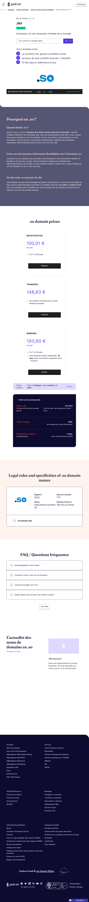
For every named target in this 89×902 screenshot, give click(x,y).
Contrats (10, 835)
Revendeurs (49, 751)
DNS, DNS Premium (13, 777)
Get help (44, 606)
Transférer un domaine (53, 798)
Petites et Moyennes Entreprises (57, 754)
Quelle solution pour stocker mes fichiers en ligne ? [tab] (35, 595)
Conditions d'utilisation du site (17, 831)
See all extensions (73, 91)
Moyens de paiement (14, 844)
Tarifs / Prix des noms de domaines (42, 9)
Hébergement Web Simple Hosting (19, 754)
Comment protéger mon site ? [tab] (26, 585)
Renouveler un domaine (53, 801)
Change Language (75, 887)
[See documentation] (24, 406)
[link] (22, 883)
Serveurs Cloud (50, 807)
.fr (45, 91)
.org (39, 91)
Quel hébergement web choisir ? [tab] (27, 565)
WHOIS (47, 767)
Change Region (74, 884)
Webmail (48, 761)
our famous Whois (45, 871)
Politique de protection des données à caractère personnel (24, 852)
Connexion (81, 4)
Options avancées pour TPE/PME (57, 758)
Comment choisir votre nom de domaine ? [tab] (31, 575)
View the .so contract (65, 504)
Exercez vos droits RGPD (16, 856)
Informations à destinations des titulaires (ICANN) (24, 841)
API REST (10, 804)
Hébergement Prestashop (16, 764)
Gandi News (49, 841)
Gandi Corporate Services (54, 748)
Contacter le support (14, 794)
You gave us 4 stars (28, 887)
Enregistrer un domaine (53, 794)
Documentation (12, 801)
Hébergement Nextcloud (16, 761)
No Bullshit (48, 838)
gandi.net (11, 9)
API (46, 764)
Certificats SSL (12, 774)
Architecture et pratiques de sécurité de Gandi (62, 835)
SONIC (37, 497)
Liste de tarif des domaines (16, 751)
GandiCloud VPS (12, 767)
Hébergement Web (52, 804)
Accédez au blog (13, 651)
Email (8, 770)
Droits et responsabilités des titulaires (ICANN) (23, 838)
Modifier (69, 386)
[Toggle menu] (3, 4)
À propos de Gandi (51, 828)
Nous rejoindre (50, 844)
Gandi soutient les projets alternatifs (58, 831)
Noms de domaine (22, 9)
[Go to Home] (14, 4)
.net (50, 91)
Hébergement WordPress (16, 758)
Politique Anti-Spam (14, 848)
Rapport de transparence (16, 860)
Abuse (9, 828)
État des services (13, 798)
